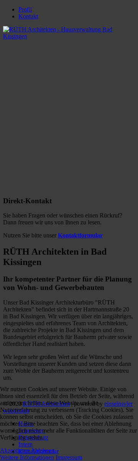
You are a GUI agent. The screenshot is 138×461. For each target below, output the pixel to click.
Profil (25, 9)
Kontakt (28, 16)
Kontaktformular (80, 235)
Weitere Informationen (27, 457)
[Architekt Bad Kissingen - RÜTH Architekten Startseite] (69, 36)
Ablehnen (42, 450)
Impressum (69, 457)
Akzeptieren (15, 450)
